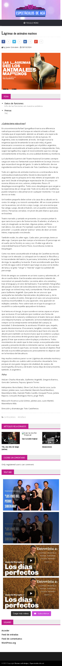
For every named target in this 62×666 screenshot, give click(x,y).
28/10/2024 (26, 47)
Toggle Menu (32, 23)
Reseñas (22, 417)
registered (11, 464)
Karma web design (21, 663)
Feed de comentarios (12, 638)
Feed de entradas (10, 634)
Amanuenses (47, 447)
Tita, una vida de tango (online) (10, 448)
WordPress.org (9, 642)
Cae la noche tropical (29, 438)
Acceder (5, 630)
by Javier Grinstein (11, 47)
